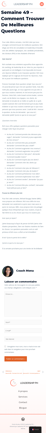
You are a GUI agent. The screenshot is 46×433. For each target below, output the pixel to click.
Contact (23, 402)
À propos (23, 391)
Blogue (23, 408)
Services (23, 397)
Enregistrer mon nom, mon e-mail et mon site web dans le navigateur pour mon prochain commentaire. (22, 349)
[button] (42, 4)
